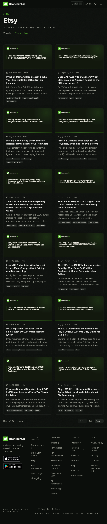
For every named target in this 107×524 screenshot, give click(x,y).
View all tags (21, 33)
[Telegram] (95, 4)
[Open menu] (101, 3)
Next (98, 421)
